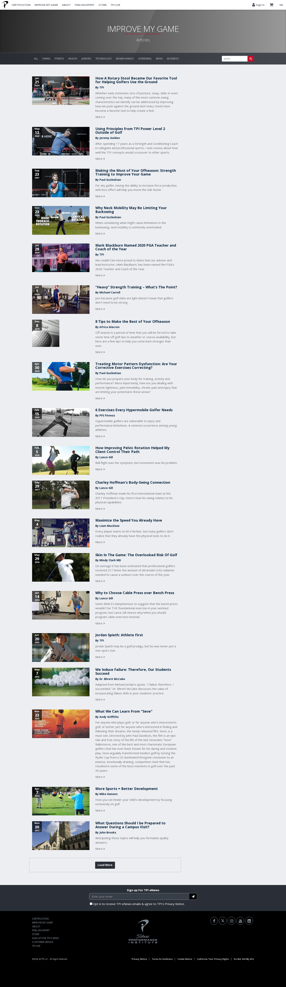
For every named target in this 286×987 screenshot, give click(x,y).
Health (72, 58)
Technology (104, 58)
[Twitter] (223, 921)
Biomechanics (125, 58)
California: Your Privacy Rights (213, 959)
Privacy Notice (139, 959)
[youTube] (240, 921)
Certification (21, 5)
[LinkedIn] (249, 921)
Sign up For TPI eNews (143, 890)
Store (102, 5)
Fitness (59, 58)
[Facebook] (214, 921)
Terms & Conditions (162, 959)
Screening (145, 58)
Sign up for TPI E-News (45, 938)
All (36, 58)
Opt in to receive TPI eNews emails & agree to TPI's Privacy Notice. (139, 904)
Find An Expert (85, 5)
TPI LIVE (115, 5)
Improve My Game (46, 5)
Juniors (86, 58)
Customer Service (42, 942)
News (159, 58)
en (281, 5)
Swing (46, 58)
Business (173, 58)
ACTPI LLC (43, 959)
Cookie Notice (184, 959)
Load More (105, 865)
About (66, 5)
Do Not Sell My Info (244, 959)
